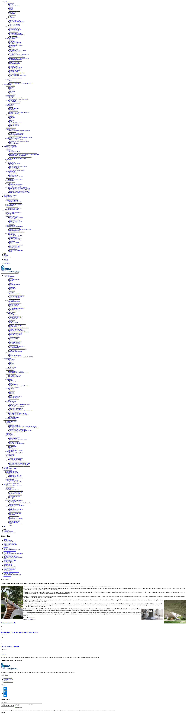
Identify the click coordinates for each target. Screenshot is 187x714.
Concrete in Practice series (12, 209)
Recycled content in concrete (16, 176)
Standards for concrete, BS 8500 (16, 133)
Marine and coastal (13, 111)
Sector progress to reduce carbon (16, 72)
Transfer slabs (12, 93)
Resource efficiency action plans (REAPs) (19, 191)
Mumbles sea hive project (15, 68)
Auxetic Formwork (13, 41)
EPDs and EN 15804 (14, 143)
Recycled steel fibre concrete (16, 45)
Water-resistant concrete (14, 37)
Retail (10, 126)
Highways (11, 109)
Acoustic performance (11, 147)
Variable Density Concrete (15, 43)
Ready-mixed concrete (14, 5)
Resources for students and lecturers (14, 226)
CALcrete (11, 224)
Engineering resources (14, 230)
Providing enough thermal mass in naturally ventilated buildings (24, 154)
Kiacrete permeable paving (15, 67)
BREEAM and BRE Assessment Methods (19, 141)
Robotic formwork (13, 71)
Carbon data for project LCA (16, 235)
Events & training (8, 196)
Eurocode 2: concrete (11, 128)
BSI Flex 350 (12, 132)
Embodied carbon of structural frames (18, 166)
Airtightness (9, 159)
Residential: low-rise (14, 125)
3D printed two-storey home (15, 55)
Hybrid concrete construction (16, 97)
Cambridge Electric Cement (15, 61)
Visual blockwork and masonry (16, 22)
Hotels (10, 121)
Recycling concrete (13, 175)
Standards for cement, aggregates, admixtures (19, 130)
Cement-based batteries (14, 63)
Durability (8, 149)
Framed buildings (10, 96)
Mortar (10, 9)
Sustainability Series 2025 (15, 208)
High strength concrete (14, 28)
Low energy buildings (14, 168)
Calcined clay (12, 12)
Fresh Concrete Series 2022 (15, 203)
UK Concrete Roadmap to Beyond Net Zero (19, 192)
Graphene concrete (13, 66)
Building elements (10, 86)
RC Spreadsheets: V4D (14, 220)
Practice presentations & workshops (14, 204)
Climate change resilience (15, 238)
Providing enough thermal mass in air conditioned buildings (23, 153)
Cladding (11, 87)
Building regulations (11, 100)
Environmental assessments (12, 138)
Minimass (11, 47)
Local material (9, 183)
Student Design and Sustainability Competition (20, 229)
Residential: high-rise (14, 124)
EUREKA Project (13, 49)
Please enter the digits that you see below (10, 705)
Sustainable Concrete (8, 679)
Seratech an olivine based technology (17, 75)
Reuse (10, 174)
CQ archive (9, 214)
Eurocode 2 (12, 241)
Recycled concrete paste (14, 70)
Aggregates (12, 13)
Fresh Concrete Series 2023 (15, 201)
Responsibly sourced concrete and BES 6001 (19, 189)
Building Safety (10, 104)
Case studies (6, 193)
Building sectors (10, 115)
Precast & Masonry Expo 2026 (10, 646)
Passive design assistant (14, 222)
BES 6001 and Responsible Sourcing (18, 139)
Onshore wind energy (14, 113)
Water (10, 16)
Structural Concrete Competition (16, 232)
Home (5, 529)
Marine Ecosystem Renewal (15, 42)
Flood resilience (10, 178)
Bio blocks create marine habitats (17, 57)
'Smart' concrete (13, 76)
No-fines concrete (13, 32)
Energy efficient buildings (15, 239)
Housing (11, 243)
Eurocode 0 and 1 (10, 95)
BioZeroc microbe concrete (15, 59)
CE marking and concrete (15, 82)
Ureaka (11, 40)
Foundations (12, 91)
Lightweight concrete (14, 30)
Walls (10, 92)
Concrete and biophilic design (16, 184)
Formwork (11, 90)
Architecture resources (14, 228)
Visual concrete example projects (16, 21)
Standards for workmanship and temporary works (20, 137)
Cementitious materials (14, 11)
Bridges (11, 107)
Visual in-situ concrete (14, 24)
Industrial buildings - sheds (15, 122)
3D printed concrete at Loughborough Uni (19, 54)
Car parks (11, 116)
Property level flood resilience (16, 179)
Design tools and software (12, 216)
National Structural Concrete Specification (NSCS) (21, 83)
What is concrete (10, 3)
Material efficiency (13, 249)
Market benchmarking (14, 247)
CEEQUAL (12, 142)
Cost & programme (10, 182)
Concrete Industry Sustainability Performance (16, 187)
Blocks (11, 8)
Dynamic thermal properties (15, 221)
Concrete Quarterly (8, 678)
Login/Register (7, 257)
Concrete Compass (10, 233)
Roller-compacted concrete (15, 33)
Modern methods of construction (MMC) (18, 99)
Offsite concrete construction (16, 250)
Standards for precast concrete (16, 134)
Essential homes (13, 53)
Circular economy (10, 171)
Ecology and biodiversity (15, 186)
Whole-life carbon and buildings (16, 170)
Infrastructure (9, 105)
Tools (7, 79)
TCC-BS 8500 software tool (15, 218)
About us (6, 254)
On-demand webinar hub (12, 199)
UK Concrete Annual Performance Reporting (19, 188)
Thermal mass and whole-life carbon (17, 158)
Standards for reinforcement (15, 136)
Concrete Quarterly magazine (10, 195)
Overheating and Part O (14, 103)
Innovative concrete (10, 38)
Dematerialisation (13, 172)
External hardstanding (14, 108)
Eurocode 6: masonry (11, 145)
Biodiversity (12, 234)
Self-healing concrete (14, 74)
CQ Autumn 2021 (31, 619)
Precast (11, 7)
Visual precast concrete (14, 25)
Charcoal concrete (13, 65)
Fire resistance (9, 161)
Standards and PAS (10, 129)
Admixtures (12, 17)
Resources (6, 211)
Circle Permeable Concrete (15, 51)
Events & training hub (11, 197)
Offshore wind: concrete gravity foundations (19, 112)
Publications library (10, 225)
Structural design (7, 84)
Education (11, 118)
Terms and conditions (8, 682)
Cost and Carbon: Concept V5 (16, 217)
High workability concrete (15, 29)
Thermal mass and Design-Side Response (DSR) (20, 157)
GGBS (11, 4)
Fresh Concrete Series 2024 (12, 200)
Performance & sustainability (10, 146)
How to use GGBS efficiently (16, 245)
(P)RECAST (12, 46)
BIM (10, 80)
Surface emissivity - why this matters (17, 155)
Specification (6, 1)
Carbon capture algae (14, 62)
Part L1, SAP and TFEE (15, 101)
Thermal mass (9, 150)
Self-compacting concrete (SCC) (16, 34)
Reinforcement (12, 15)
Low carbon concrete (14, 167)
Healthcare (11, 120)
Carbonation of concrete (14, 163)
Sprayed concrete (13, 36)
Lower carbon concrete (14, 246)
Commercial (12, 117)
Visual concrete (10, 19)
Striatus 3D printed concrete (15, 78)
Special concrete (10, 26)
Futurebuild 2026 (10, 205)
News (5, 253)
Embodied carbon (13, 164)
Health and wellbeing (14, 242)
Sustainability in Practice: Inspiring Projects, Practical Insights (19, 632)
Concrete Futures (10, 213)
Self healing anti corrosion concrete (17, 50)
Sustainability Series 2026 (12, 207)
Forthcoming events (8, 623)
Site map (6, 680)
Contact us (6, 255)
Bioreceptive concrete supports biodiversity (19, 58)
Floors (10, 88)
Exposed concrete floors (14, 20)
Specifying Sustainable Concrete (13, 212)
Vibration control (10, 180)
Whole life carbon (10, 162)
